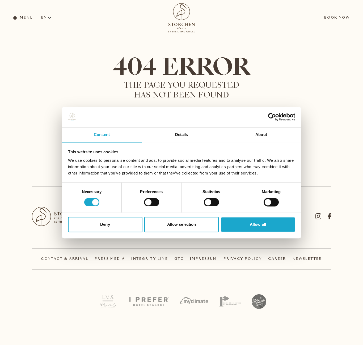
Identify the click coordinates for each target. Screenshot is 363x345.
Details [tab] (181, 134)
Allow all (258, 224)
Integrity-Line (149, 259)
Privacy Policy (242, 259)
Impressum (203, 259)
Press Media (110, 259)
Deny (105, 224)
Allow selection (181, 224)
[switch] (151, 202)
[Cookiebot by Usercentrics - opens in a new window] (272, 117)
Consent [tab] (102, 134)
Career (277, 259)
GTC (179, 259)
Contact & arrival (64, 259)
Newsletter (307, 259)
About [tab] (261, 134)
